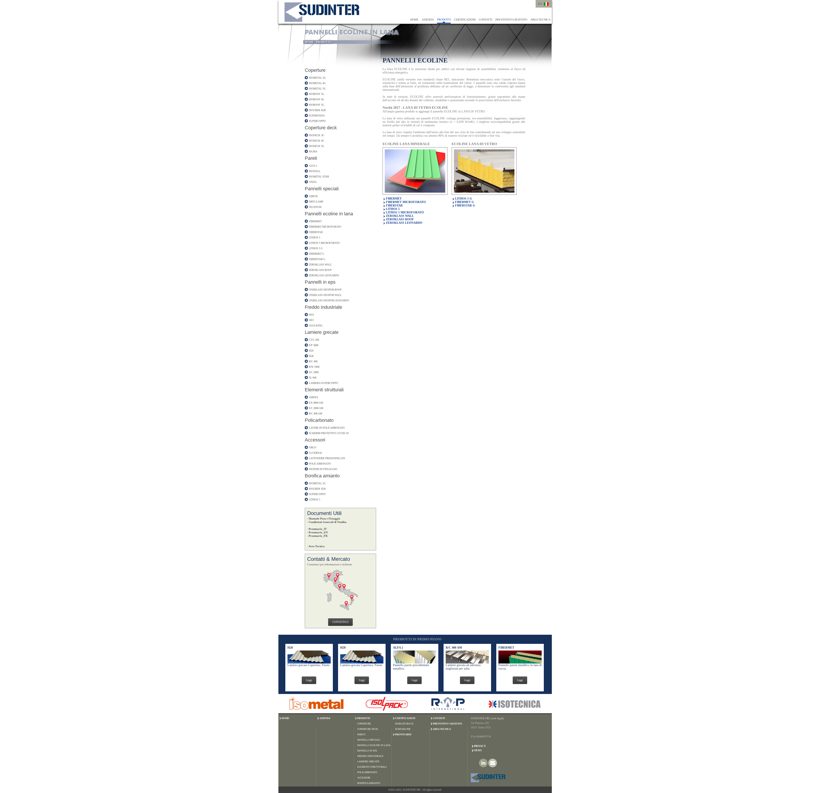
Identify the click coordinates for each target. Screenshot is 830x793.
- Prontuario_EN (317, 532)
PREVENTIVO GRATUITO (511, 19)
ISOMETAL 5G (317, 88)
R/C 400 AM (315, 413)
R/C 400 (313, 361)
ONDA (313, 182)
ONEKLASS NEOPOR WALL (325, 295)
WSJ (311, 314)
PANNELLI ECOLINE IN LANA (374, 745)
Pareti (311, 158)
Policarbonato (319, 420)
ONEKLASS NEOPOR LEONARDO (329, 300)
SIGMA (313, 151)
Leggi (309, 680)
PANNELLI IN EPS (367, 750)
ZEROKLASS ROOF (320, 270)
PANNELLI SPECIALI (368, 740)
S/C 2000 (314, 372)
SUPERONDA (317, 115)
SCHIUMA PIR (402, 729)
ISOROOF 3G (316, 94)
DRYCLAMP (316, 201)
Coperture (315, 70)
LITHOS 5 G (316, 248)
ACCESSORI (363, 777)
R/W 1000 (314, 366)
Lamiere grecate (321, 332)
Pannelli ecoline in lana (329, 213)
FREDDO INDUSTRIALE (370, 756)
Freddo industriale (323, 307)
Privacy (480, 746)
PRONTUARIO (403, 734)
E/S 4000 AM (316, 402)
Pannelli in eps (320, 282)
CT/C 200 (314, 339)
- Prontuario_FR (317, 535)
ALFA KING (316, 325)
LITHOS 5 (314, 237)
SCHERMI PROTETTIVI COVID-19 (329, 433)
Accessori (315, 440)
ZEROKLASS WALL (320, 264)
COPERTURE (364, 723)
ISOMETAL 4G (317, 83)
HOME (414, 19)
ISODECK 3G (316, 135)
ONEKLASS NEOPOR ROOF (325, 289)
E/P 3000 (313, 345)
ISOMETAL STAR (319, 176)
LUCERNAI (315, 452)
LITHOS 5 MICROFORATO (324, 243)
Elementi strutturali (324, 389)
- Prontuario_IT (317, 529)
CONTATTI (485, 19)
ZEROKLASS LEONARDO (324, 275)
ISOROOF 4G (316, 99)
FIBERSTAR (316, 232)
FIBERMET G (316, 253)
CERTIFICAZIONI (465, 19)
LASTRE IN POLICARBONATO (327, 427)
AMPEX (313, 397)
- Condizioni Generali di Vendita (326, 522)
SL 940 (312, 377)
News (478, 750)
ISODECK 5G (316, 146)
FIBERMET (315, 221)
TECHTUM (315, 207)
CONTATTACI (340, 622)
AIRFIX (313, 196)
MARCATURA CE (404, 723)
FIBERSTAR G (317, 259)
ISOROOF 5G (316, 104)
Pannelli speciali (322, 188)
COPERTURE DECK (367, 729)
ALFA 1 (313, 165)
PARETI (361, 734)
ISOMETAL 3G (317, 77)
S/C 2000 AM (316, 408)
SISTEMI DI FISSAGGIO (323, 469)
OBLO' (312, 447)
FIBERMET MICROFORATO (325, 226)
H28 (311, 356)
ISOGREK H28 (317, 110)
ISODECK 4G (316, 140)
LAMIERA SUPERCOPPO (323, 383)
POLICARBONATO (320, 463)
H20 (311, 350)
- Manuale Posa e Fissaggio (323, 518)
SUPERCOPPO (317, 121)
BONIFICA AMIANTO (368, 783)
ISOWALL (314, 171)
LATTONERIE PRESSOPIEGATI (327, 458)
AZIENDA (428, 19)
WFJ (311, 320)
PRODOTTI (444, 19)
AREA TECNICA (540, 19)
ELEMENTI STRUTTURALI (372, 767)
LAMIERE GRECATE (368, 761)
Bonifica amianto (322, 475)
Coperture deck (321, 127)
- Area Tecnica (316, 546)
